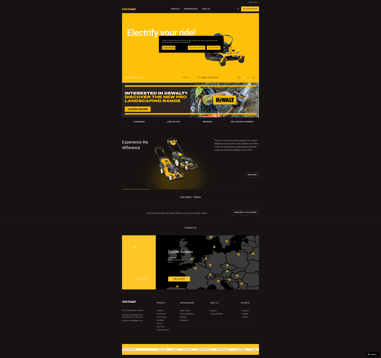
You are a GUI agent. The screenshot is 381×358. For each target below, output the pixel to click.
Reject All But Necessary (196, 47)
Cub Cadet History (215, 314)
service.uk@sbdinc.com (132, 320)
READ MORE (252, 175)
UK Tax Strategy (224, 349)
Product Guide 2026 (185, 314)
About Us (204, 9)
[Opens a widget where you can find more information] (372, 354)
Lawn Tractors (160, 317)
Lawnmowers (160, 314)
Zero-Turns (159, 327)
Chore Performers (161, 330)
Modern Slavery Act (210, 349)
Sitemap (235, 349)
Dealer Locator (250, 9)
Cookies (171, 349)
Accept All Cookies (213, 47)
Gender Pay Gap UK (195, 349)
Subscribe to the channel (245, 212)
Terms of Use (160, 349)
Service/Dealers (191, 9)
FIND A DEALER (179, 279)
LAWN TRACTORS (173, 122)
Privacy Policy (181, 349)
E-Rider (158, 323)
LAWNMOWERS (139, 122)
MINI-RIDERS (207, 122)
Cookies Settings (168, 47)
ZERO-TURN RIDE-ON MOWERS (242, 122)
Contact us (141, 279)
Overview (159, 311)
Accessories (183, 320)
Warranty (182, 317)
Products (177, 9)
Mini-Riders (160, 320)
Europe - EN (253, 2)
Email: (124, 320)
